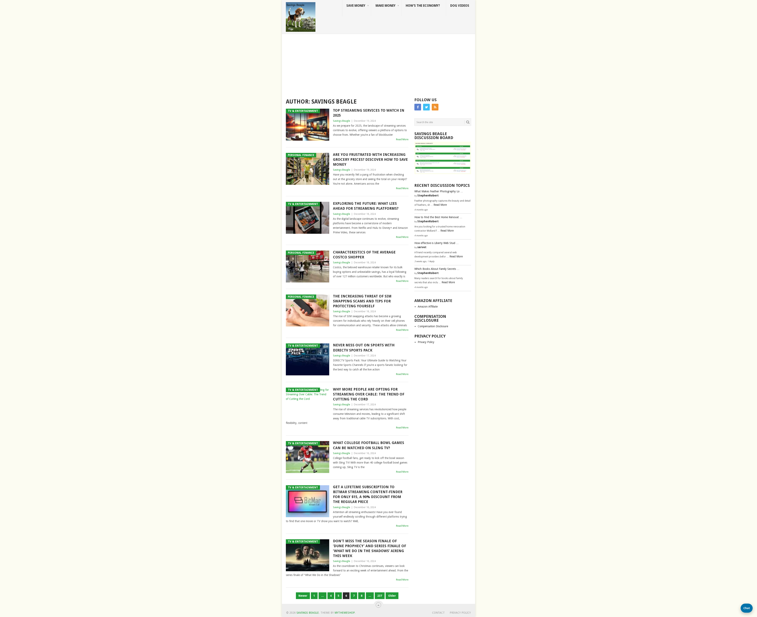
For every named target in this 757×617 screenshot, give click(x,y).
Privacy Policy (426, 342)
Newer (302, 595)
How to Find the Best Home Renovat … (438, 217)
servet (421, 247)
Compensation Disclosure (433, 326)
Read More (402, 139)
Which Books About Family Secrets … (437, 268)
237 (379, 595)
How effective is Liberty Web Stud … (436, 243)
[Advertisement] (378, 63)
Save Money (355, 5)
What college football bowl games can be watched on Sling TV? (368, 445)
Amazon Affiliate (428, 306)
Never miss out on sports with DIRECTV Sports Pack (363, 347)
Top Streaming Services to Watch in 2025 (368, 112)
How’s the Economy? (423, 5)
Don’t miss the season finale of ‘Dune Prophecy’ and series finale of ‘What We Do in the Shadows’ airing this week (369, 548)
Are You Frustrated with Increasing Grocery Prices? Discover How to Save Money (370, 159)
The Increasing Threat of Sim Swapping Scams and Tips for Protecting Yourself (362, 301)
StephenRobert (428, 195)
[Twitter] (426, 107)
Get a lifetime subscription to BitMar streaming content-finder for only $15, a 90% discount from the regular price (367, 494)
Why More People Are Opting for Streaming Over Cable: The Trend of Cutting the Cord (368, 394)
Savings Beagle (341, 120)
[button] (747, 608)
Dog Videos (459, 5)
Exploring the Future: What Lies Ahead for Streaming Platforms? (365, 205)
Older (392, 595)
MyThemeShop (345, 612)
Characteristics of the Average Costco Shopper (364, 254)
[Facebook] (417, 107)
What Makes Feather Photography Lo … (438, 191)
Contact (438, 612)
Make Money (385, 5)
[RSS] (435, 107)
